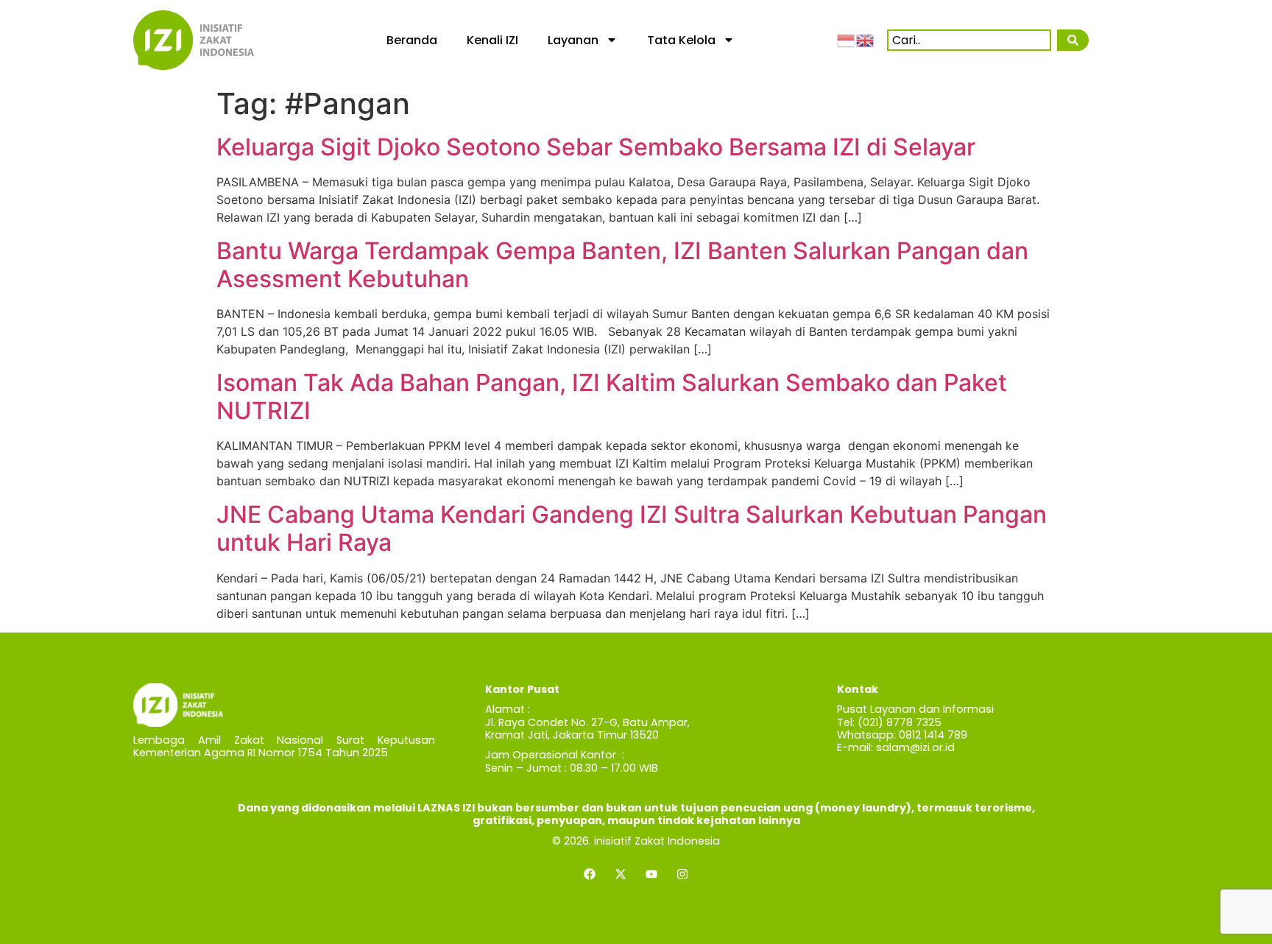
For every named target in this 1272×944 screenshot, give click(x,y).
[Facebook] (589, 874)
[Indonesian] (846, 39)
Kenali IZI (492, 40)
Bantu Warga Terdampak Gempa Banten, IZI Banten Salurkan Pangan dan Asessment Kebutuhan (622, 264)
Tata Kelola (681, 40)
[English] (865, 39)
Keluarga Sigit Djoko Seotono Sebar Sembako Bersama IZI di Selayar (595, 147)
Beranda (411, 40)
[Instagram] (682, 874)
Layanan (573, 40)
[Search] (1072, 40)
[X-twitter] (620, 874)
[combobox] (969, 40)
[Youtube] (651, 874)
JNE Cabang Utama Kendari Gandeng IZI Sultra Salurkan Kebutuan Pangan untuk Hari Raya (631, 528)
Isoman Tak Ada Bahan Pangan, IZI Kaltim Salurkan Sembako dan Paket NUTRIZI (611, 396)
